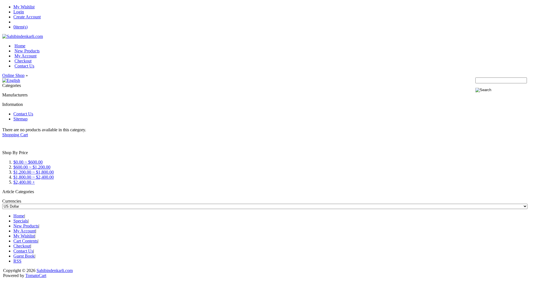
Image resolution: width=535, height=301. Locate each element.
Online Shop (13, 75)
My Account (25, 56)
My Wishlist (24, 6)
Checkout (22, 61)
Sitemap (20, 118)
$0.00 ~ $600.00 (28, 162)
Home (19, 45)
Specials (20, 221)
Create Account (27, 16)
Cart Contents (25, 241)
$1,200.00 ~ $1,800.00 (33, 172)
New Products (27, 50)
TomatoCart (35, 275)
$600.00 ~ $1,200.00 (31, 167)
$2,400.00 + (24, 182)
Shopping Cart (15, 134)
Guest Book (24, 256)
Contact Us (24, 66)
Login (18, 11)
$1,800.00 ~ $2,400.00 (33, 177)
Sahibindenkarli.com (55, 270)
